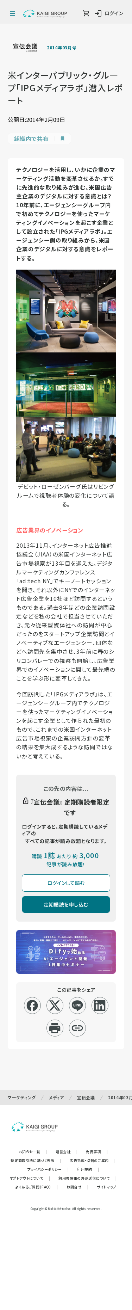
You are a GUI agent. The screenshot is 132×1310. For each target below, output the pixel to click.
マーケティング (22, 1097)
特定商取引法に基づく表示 (36, 1160)
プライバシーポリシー (48, 1169)
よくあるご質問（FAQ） (36, 1186)
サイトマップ (107, 1186)
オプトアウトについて (30, 1178)
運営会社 (66, 1151)
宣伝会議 (86, 1097)
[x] (55, 1005)
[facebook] (32, 1005)
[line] (77, 1005)
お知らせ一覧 (33, 1151)
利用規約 (88, 1169)
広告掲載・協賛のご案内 (92, 1160)
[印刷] (55, 1028)
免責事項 (97, 1151)
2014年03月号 (61, 47)
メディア (56, 1097)
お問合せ (77, 1186)
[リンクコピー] (77, 1028)
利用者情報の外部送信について (87, 1178)
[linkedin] (100, 1005)
